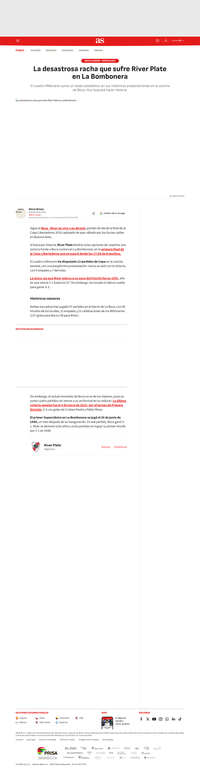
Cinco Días (100, 753)
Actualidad (35, 50)
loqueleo (135, 758)
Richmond (68, 757)
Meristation (149, 758)
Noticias (105, 447)
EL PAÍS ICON (110, 758)
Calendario (84, 50)
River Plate (52, 445)
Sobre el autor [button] (35, 215)
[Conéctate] (165, 40)
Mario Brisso (36, 209)
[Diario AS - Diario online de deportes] (100, 40)
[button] (93, 213)
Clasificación (67, 50)
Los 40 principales (83, 748)
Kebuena (146, 753)
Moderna (84, 758)
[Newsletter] (157, 40)
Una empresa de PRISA (47, 751)
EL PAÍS (70, 748)
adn (146, 748)
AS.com (137, 748)
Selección (98, 50)
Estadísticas (120, 447)
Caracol (157, 748)
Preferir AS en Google (114, 213)
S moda (122, 758)
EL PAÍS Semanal (122, 753)
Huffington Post (74, 753)
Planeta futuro (134, 753)
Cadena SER (127, 748)
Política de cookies (67, 740)
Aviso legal (31, 740)
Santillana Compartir (113, 748)
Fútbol (20, 50)
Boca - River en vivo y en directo (63, 228)
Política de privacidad (47, 740)
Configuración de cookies (88, 740)
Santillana (97, 748)
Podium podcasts (97, 758)
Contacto (19, 740)
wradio (89, 753)
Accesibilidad (107, 740)
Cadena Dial (111, 753)
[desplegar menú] (18, 41)
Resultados (51, 50)
